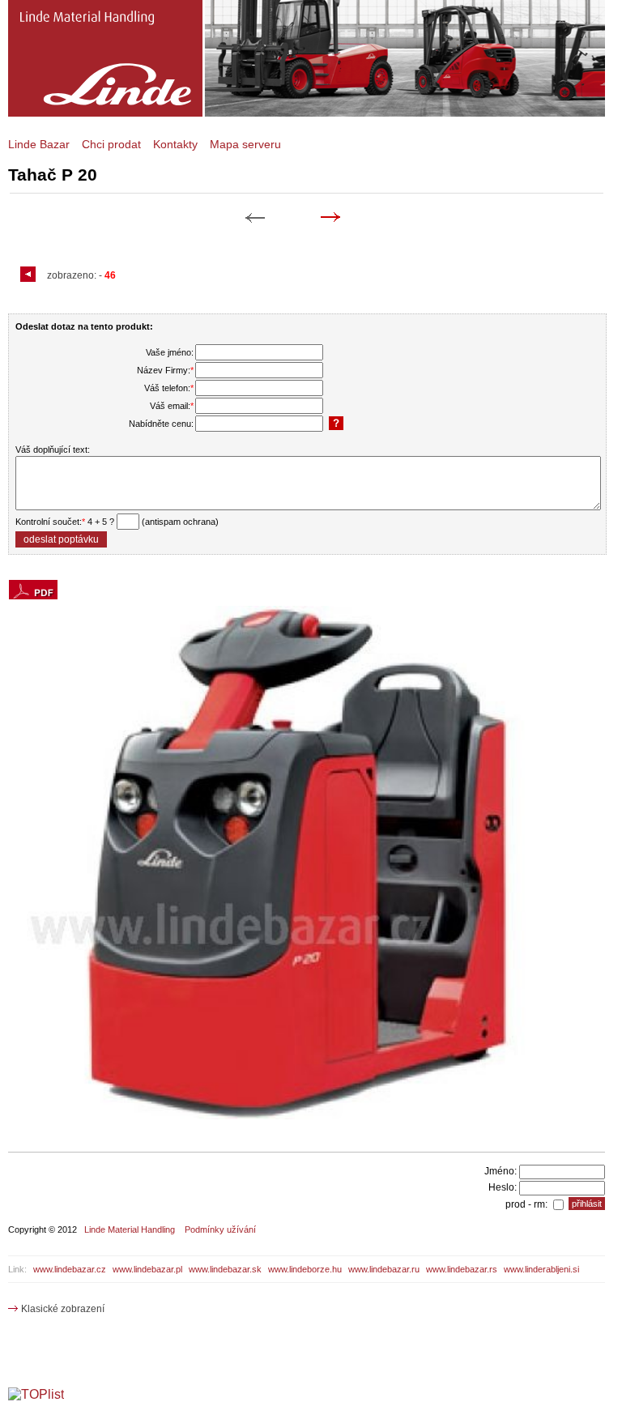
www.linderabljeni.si (541, 1269)
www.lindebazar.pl (147, 1269)
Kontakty (175, 144)
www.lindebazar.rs (461, 1269)
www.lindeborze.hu (305, 1269)
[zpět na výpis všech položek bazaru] (30, 275)
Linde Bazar (39, 144)
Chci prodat (111, 144)
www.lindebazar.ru (384, 1269)
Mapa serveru (245, 144)
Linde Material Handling (129, 1229)
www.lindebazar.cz (69, 1269)
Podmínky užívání (220, 1229)
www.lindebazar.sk (225, 1269)
